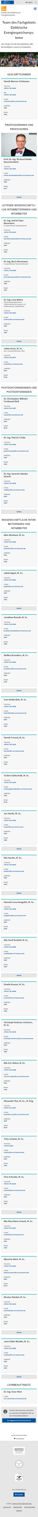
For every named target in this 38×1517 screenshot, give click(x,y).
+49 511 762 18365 (10, 947)
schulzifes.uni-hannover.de (14, 1235)
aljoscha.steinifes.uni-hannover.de (16, 1273)
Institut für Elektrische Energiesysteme (10, 13)
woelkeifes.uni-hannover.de (14, 1355)
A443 (5, 682)
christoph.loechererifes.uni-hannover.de (18, 1038)
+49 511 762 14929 (10, 483)
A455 (5, 503)
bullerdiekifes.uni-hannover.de (15, 713)
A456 (5, 644)
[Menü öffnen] (35, 9)
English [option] (30, 2)
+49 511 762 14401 (10, 169)
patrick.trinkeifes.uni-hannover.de (16, 451)
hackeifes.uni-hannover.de (13, 827)
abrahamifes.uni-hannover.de (15, 548)
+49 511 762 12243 (10, 1184)
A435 (5, 252)
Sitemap (19, 1511)
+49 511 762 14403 (10, 95)
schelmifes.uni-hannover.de (14, 1152)
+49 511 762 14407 (10, 1228)
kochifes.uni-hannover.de (13, 364)
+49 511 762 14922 (10, 313)
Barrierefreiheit (29, 1507)
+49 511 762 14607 (10, 1108)
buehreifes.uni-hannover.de (14, 319)
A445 (5, 929)
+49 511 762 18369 (10, 1348)
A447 (5, 188)
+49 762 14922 (8, 1146)
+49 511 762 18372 (10, 357)
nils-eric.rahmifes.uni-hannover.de (16, 1076)
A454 (5, 1011)
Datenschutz (17, 1507)
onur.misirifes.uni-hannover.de (15, 1399)
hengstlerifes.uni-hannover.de (15, 916)
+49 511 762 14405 (10, 706)
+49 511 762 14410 (10, 232)
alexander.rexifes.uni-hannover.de (16, 1114)
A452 (5, 599)
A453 (5, 332)
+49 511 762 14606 (10, 991)
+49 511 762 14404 (10, 270)
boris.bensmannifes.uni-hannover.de (17, 277)
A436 (5, 562)
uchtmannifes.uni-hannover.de (15, 101)
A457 (5, 290)
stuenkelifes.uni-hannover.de (14, 1311)
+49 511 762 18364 (10, 662)
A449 (5, 114)
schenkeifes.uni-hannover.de (14, 1190)
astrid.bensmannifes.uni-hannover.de (17, 239)
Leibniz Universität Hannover (22, 1504)
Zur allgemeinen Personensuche (18, 1420)
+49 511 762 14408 (10, 909)
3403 (5, 108)
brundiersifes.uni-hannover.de (15, 669)
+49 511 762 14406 (10, 1070)
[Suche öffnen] (36, 2)
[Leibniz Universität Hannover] (7, 2)
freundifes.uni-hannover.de (14, 751)
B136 (5, 377)
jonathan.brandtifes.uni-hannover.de (17, 631)
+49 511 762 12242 (10, 624)
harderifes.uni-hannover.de (14, 871)
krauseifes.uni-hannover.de (14, 998)
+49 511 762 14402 (10, 88)
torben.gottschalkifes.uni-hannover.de (18, 789)
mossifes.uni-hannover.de (13, 415)
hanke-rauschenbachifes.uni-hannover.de (19, 175)
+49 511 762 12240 (10, 782)
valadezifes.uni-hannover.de (14, 490)
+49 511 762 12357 (10, 408)
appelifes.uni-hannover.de (13, 586)
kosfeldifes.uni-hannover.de (14, 953)
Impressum (7, 1507)
